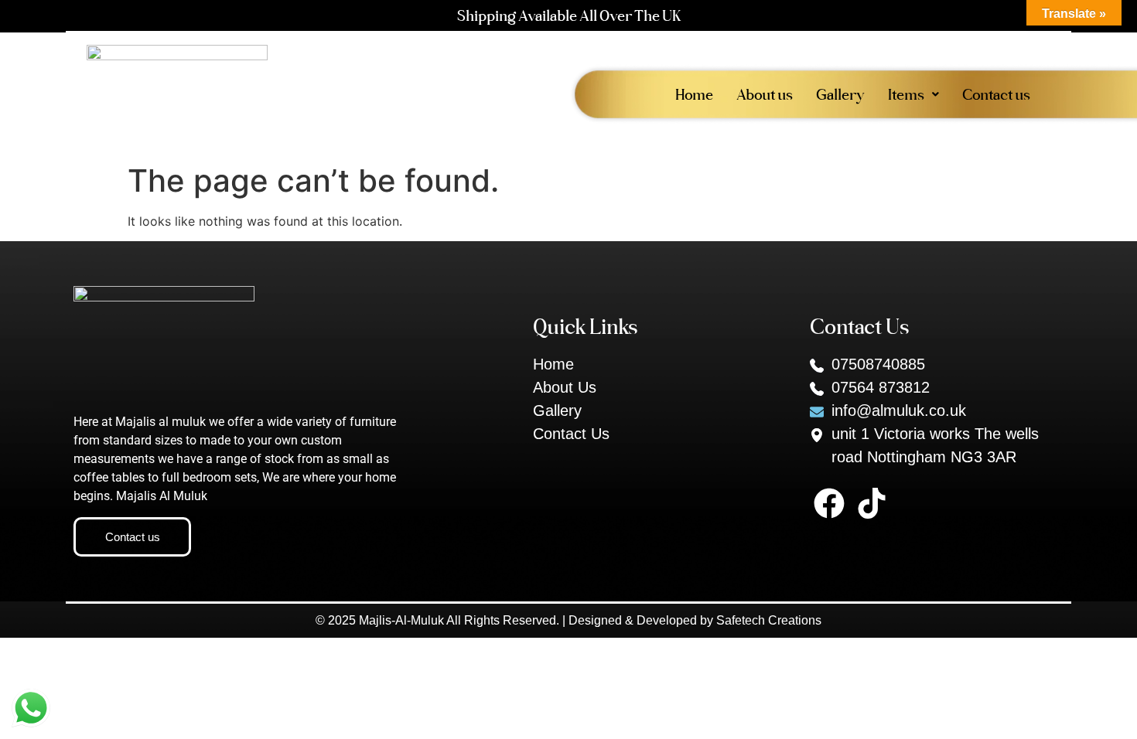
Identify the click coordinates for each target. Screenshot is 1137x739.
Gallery (840, 94)
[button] (913, 94)
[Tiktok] (871, 503)
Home (694, 94)
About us (764, 94)
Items (906, 94)
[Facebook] (829, 503)
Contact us (996, 94)
